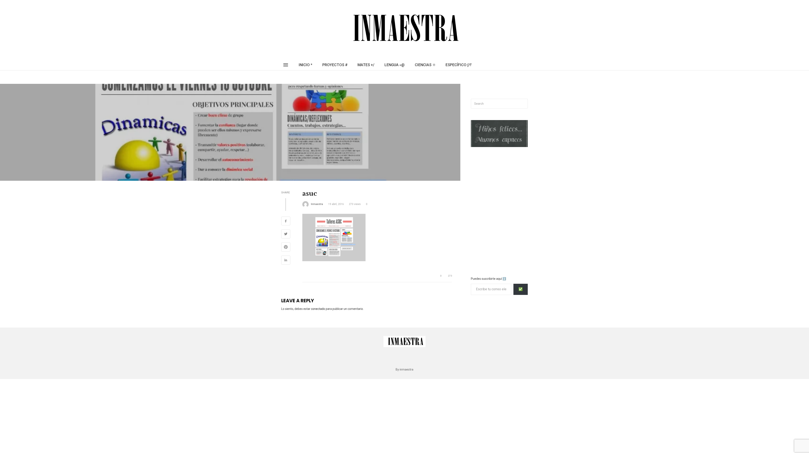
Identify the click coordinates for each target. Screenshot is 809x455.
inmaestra (317, 204)
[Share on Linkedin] (285, 261)
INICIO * (305, 65)
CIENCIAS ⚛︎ (425, 65)
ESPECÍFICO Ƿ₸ (459, 65)
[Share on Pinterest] (285, 247)
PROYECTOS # (335, 65)
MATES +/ (366, 65)
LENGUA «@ (394, 65)
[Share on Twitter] (285, 234)
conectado (318, 308)
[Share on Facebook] (285, 222)
